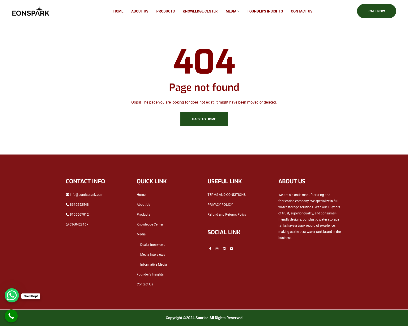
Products (165, 11)
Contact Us (301, 11)
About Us (139, 11)
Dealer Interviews (152, 245)
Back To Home (204, 119)
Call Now (377, 11)
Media (231, 11)
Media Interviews (152, 254)
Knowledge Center (200, 11)
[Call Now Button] (11, 315)
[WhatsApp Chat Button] (12, 295)
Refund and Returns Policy (227, 214)
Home (118, 11)
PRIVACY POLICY (220, 204)
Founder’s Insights (265, 11)
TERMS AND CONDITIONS (227, 194)
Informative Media (153, 264)
